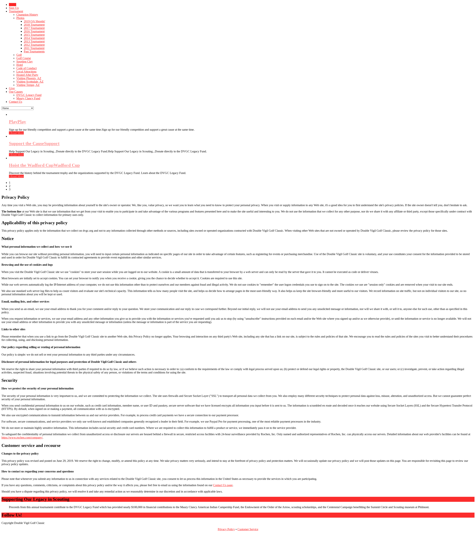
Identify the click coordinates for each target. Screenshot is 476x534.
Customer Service (247, 529)
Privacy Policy (226, 529)
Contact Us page (223, 485)
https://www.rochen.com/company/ (22, 437)
